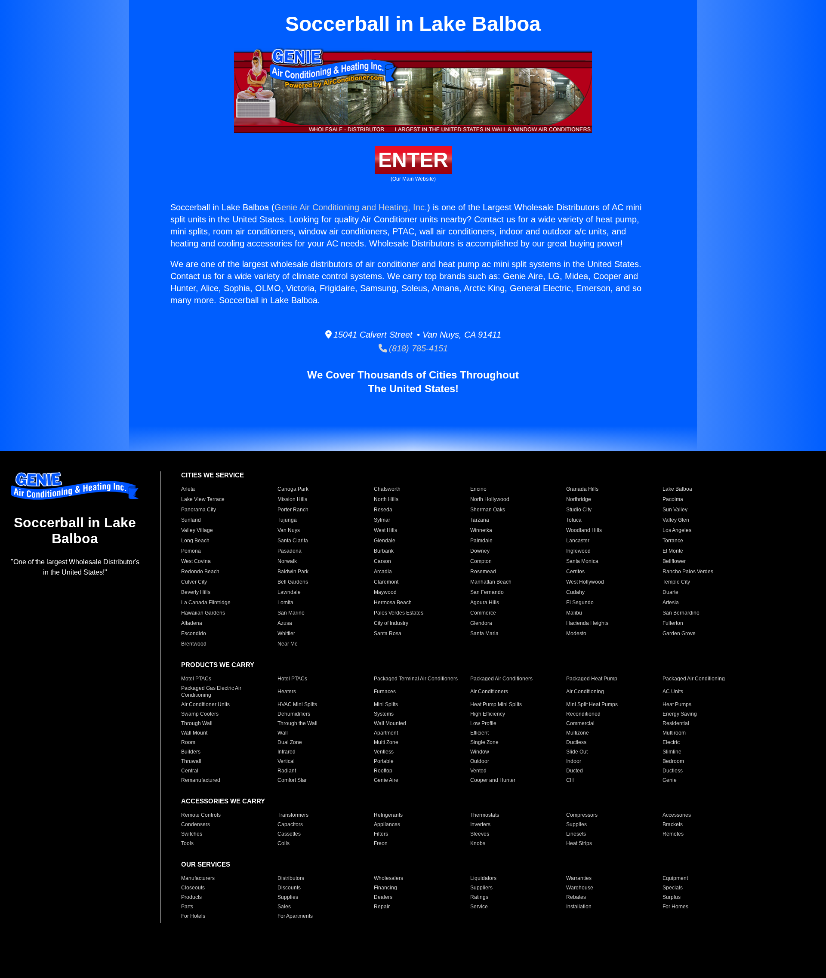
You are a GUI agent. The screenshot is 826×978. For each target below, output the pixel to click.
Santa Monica (582, 561)
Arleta (188, 489)
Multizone (577, 733)
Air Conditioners (489, 692)
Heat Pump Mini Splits (496, 704)
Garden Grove (679, 633)
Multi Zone (386, 742)
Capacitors (290, 824)
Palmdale (481, 541)
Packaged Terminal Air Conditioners (416, 679)
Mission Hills (292, 499)
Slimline (672, 752)
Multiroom (674, 733)
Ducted (574, 771)
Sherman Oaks (487, 510)
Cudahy (575, 592)
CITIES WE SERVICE (212, 475)
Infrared (286, 752)
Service (479, 907)
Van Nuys (288, 530)
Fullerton (673, 623)
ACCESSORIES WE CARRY (223, 801)
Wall (282, 733)
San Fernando (487, 592)
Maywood (385, 592)
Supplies (576, 824)
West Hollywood (585, 582)
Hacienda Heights (587, 623)
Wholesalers (388, 878)
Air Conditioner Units (205, 704)
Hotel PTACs (292, 679)
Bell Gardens (292, 582)
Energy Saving (680, 714)
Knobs (477, 843)
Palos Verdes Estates (398, 613)
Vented (478, 771)
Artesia (671, 603)
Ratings (479, 897)
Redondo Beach (200, 572)
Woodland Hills (584, 530)
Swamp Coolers (200, 714)
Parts (187, 907)
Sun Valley (675, 510)
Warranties (579, 878)
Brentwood (193, 644)
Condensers (195, 824)
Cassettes (289, 834)
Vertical (286, 761)
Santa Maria (484, 633)
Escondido (193, 633)
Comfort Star (292, 780)
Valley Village (197, 530)
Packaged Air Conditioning (694, 679)
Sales (284, 907)
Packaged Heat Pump (591, 679)
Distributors (290, 878)
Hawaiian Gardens (203, 613)
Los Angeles (677, 530)
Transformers (292, 815)
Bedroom (673, 761)
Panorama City (198, 510)
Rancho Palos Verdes (688, 572)
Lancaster (577, 541)
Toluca (574, 520)
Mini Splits (386, 704)
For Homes (675, 907)
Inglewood (578, 551)
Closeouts (193, 888)
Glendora (481, 623)
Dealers (383, 897)
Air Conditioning (585, 692)
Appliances (387, 824)
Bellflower (674, 561)
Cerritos (575, 572)
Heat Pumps (677, 704)
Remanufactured (200, 780)
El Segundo (580, 603)
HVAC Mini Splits (297, 704)
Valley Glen (676, 520)
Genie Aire (386, 780)
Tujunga (287, 520)
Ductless (576, 742)
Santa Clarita (292, 541)
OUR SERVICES (205, 864)
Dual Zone (289, 742)
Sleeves (479, 834)
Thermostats (484, 815)
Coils (283, 843)
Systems (384, 714)
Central (189, 771)
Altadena (191, 623)
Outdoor (479, 761)
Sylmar (382, 520)
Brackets (673, 824)
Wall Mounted (390, 723)
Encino (478, 489)
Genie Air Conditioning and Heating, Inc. (350, 207)
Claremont (386, 582)
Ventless (384, 752)
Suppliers (481, 888)
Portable (384, 761)
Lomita (285, 603)
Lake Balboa (677, 489)
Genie (670, 780)
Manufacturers (198, 878)
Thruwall (191, 761)
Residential (676, 723)
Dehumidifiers (293, 714)
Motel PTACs (196, 679)
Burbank (384, 551)
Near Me (287, 644)
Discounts (289, 888)
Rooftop (383, 771)
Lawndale (289, 592)
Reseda (383, 510)
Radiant (286, 771)
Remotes (673, 834)
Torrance (673, 541)
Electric (671, 742)
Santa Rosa (387, 633)
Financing (385, 888)
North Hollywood (489, 499)
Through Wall (197, 723)
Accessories (677, 815)
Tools (187, 843)
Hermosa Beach (393, 603)
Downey (480, 551)
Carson (382, 561)
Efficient (479, 733)
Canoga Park (292, 489)
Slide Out (577, 752)
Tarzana (479, 520)
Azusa (284, 623)
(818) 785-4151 (417, 348)
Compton (481, 561)
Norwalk (287, 561)
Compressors (582, 815)
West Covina (196, 561)
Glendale (384, 541)
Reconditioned (583, 714)
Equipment (675, 878)
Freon (381, 843)
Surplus (672, 897)
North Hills (386, 499)
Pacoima (673, 499)
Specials (673, 888)
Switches (191, 834)
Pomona (191, 551)
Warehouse (579, 888)
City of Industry (391, 623)
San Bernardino (681, 613)
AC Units (673, 692)
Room (188, 742)
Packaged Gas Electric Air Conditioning (211, 691)
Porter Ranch (292, 510)
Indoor (573, 761)
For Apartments (295, 916)
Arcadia (383, 572)
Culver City (194, 582)
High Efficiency (487, 714)
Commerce (483, 613)
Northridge (578, 499)
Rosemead (483, 572)
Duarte (670, 592)
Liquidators (483, 878)
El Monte (673, 551)
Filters (381, 834)
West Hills (385, 530)
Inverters (480, 824)
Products (191, 897)
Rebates (576, 897)
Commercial (580, 723)
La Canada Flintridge (206, 603)
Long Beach (195, 541)
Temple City (676, 582)
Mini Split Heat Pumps (592, 704)
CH (570, 780)
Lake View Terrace (203, 499)
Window (479, 752)
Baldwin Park (292, 572)
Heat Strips (579, 843)
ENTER (413, 159)
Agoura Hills (484, 603)
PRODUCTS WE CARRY (217, 664)
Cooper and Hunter (492, 780)
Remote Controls (201, 815)
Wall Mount (194, 733)
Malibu (574, 613)
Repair (382, 907)
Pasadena (289, 551)
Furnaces (385, 692)
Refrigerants (388, 815)
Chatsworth (387, 489)
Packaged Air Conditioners (501, 679)
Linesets (576, 834)
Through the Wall (297, 723)
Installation (579, 907)
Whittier (286, 633)
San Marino (291, 613)
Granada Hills (582, 489)
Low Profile (483, 723)
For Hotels (193, 916)
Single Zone (484, 742)
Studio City (579, 510)
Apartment (386, 733)
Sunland (191, 520)
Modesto (576, 633)
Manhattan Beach (491, 582)
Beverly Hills (195, 592)
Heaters (286, 692)
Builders (190, 752)
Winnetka (481, 530)
